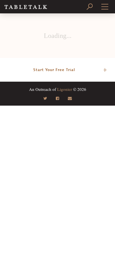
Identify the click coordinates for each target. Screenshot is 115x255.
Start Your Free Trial (54, 69)
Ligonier (64, 89)
